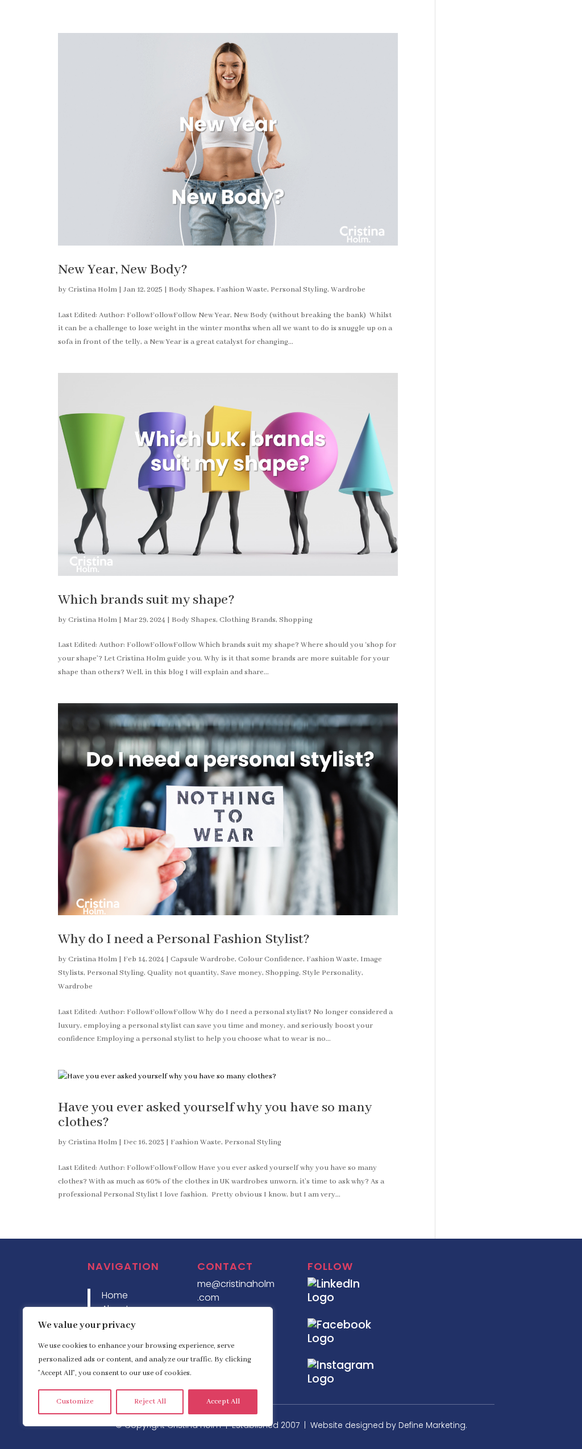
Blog (485, 17)
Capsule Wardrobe (203, 959)
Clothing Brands (247, 620)
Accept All (223, 1401)
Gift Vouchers (539, 17)
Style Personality (331, 973)
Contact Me (543, 40)
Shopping (296, 620)
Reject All (150, 1401)
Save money (241, 973)
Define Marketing (431, 1425)
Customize (75, 1401)
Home (305, 17)
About (346, 17)
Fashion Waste (242, 289)
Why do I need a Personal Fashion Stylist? (184, 939)
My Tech (443, 17)
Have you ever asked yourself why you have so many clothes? (215, 1115)
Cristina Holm (92, 289)
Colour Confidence (270, 959)
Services (392, 17)
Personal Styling (299, 289)
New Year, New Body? (123, 270)
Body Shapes (191, 289)
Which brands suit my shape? (146, 600)
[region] (148, 1366)
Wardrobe (348, 289)
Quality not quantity (182, 973)
